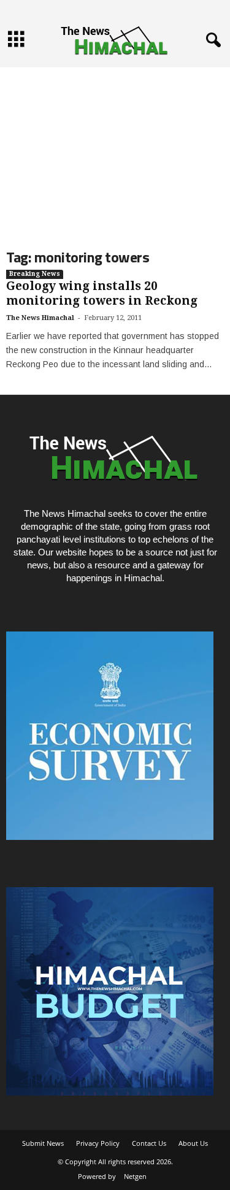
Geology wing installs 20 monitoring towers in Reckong (101, 293)
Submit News (43, 1143)
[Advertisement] (115, 147)
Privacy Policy (98, 1143)
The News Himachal (40, 318)
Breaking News (34, 273)
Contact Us (149, 1143)
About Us (193, 1143)
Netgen (135, 1176)
